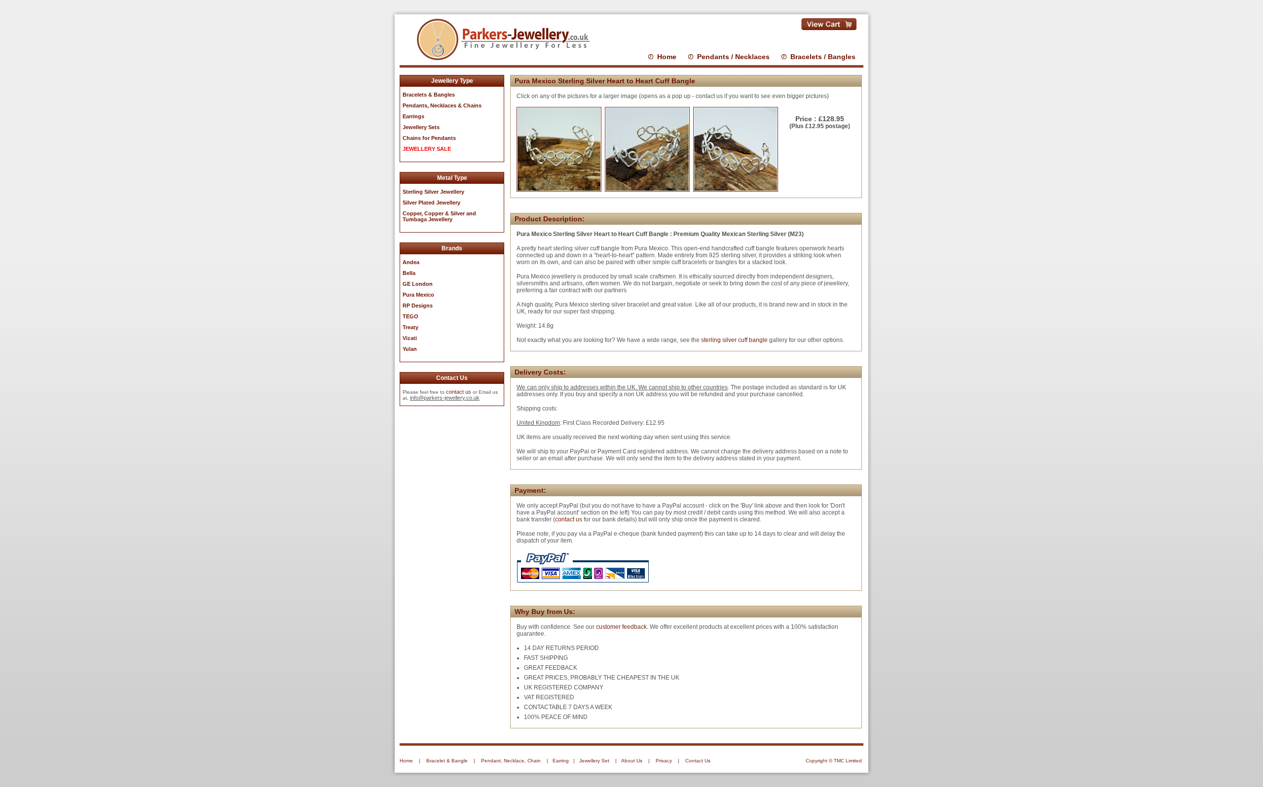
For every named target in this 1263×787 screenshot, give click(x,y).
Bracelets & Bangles (429, 95)
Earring (561, 760)
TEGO (410, 316)
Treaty (410, 327)
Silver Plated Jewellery (431, 202)
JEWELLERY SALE (427, 149)
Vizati (410, 338)
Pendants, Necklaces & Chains (442, 105)
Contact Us (697, 760)
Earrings (413, 116)
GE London (418, 284)
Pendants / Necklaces (733, 57)
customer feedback (621, 626)
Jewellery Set (594, 760)
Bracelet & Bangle (447, 760)
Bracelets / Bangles (822, 57)
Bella (409, 273)
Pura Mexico (418, 295)
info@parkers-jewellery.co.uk (445, 398)
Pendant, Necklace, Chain (511, 760)
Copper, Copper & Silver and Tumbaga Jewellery (439, 216)
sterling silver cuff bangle (735, 340)
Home (666, 57)
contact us (458, 392)
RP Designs (418, 305)
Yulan (410, 349)
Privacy (664, 760)
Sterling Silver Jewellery (433, 192)
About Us (631, 760)
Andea (411, 262)
